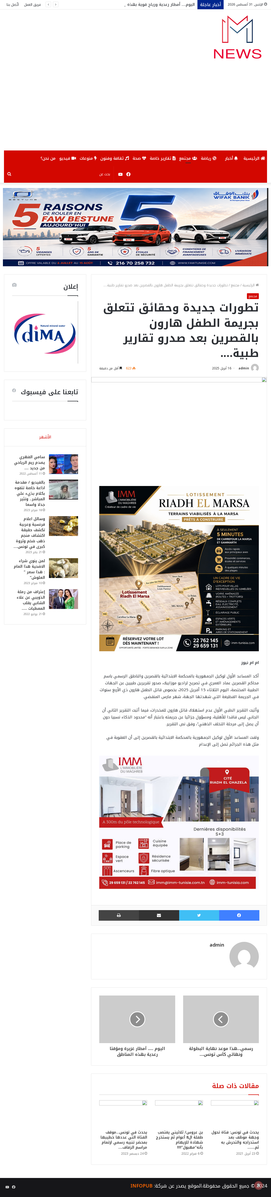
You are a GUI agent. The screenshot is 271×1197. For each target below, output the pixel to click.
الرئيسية (252, 158)
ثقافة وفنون (112, 158)
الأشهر (45, 437)
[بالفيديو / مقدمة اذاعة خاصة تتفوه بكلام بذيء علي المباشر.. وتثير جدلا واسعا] (63, 489)
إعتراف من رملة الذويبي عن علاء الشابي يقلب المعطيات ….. (31, 600)
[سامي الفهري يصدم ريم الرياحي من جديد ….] (63, 464)
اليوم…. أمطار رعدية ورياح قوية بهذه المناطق (153, 4)
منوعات (87, 158)
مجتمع (185, 158)
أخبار (229, 158)
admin (243, 368)
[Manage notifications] (258, 1185)
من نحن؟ (48, 158)
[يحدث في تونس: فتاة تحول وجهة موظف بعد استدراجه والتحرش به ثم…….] (235, 1113)
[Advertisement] (135, 111)
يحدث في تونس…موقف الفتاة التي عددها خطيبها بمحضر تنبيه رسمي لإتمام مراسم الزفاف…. (124, 1140)
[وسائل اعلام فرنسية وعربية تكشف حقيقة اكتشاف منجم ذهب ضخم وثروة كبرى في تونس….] (63, 526)
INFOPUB (141, 1185)
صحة (137, 158)
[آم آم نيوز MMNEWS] (237, 39)
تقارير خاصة (161, 158)
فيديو (65, 158)
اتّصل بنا (13, 4)
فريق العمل (32, 4)
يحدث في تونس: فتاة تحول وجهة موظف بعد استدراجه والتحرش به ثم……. (235, 1140)
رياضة (207, 158)
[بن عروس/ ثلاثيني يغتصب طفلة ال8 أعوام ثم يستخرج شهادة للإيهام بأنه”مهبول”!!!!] (179, 1113)
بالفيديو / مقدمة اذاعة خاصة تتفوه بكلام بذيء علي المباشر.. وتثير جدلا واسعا (30, 493)
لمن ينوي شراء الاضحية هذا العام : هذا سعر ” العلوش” (29, 569)
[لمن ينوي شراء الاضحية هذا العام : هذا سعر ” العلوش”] (63, 568)
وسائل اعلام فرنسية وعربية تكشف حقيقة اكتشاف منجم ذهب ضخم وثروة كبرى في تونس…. (29, 532)
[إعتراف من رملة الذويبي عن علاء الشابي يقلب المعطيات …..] (63, 599)
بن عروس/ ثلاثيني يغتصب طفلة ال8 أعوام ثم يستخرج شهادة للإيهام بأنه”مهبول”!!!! (179, 1140)
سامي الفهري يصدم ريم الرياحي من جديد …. (29, 462)
